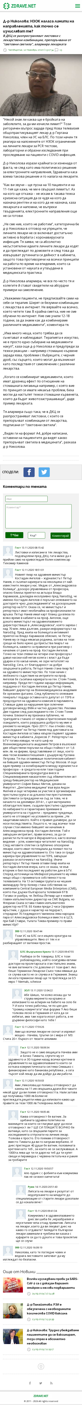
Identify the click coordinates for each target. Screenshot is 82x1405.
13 (61, 50)
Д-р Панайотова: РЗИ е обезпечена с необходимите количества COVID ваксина (49, 1309)
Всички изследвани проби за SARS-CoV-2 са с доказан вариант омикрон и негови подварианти (52, 1283)
